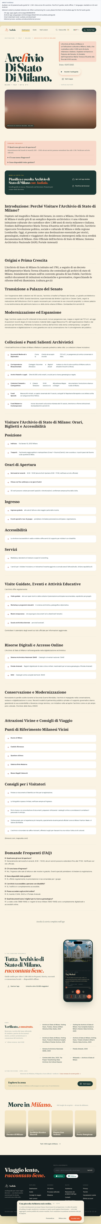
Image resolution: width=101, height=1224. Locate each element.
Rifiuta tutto (62, 1218)
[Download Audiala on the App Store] (59, 1176)
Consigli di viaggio (35, 1195)
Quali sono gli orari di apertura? (22, 147)
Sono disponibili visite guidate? (22, 162)
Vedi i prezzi (44, 30)
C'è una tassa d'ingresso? (19, 157)
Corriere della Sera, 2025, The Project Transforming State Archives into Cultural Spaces (52, 1060)
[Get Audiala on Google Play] (72, 1176)
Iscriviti (89, 1170)
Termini (85, 1192)
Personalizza (50, 1218)
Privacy (85, 1188)
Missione (50, 1195)
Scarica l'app (90, 30)
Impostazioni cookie (89, 1195)
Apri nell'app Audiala (82, 179)
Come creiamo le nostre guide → (70, 1074)
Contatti (67, 1197)
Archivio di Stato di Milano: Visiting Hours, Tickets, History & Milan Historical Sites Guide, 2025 (54, 1027)
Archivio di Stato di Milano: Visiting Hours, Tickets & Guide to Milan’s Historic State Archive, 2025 (84, 1040)
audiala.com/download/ (28, 17)
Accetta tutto (75, 1218)
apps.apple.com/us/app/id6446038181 (22, 13)
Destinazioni (26, 30)
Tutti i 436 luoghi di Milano (49, 1144)
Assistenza (68, 1188)
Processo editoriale (53, 1192)
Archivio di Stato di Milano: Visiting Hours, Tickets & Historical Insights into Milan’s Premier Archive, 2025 (54, 1040)
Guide (34, 30)
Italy (20, 38)
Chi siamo (50, 1188)
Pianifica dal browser (82, 186)
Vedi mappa (69, 79)
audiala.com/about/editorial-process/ (28, 19)
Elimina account (88, 1198)
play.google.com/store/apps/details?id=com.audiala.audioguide (34, 15)
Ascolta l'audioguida (71, 72)
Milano (28, 38)
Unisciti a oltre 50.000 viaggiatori (37, 986)
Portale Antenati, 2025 (80, 1049)
